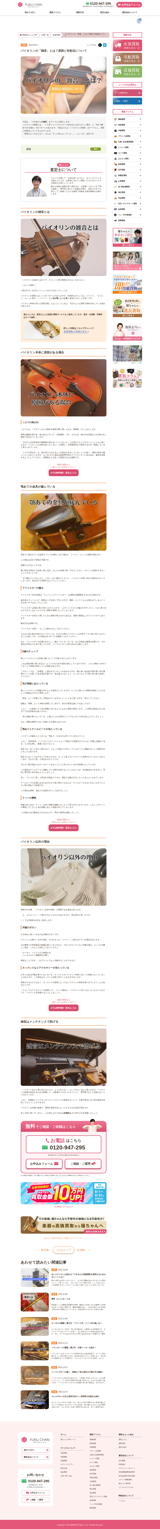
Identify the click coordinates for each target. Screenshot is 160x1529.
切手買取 (93, 1474)
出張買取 (64, 1453)
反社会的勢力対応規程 (127, 1476)
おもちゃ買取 (94, 1466)
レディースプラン (67, 1464)
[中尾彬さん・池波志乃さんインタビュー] (127, 331)
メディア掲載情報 (125, 1480)
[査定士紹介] (127, 237)
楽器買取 (93, 1470)
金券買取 (93, 1500)
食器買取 (93, 1443)
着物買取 (93, 1439)
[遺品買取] (127, 307)
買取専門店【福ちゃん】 (79, 1525)
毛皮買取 (93, 1493)
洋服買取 (93, 1447)
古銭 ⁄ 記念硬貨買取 (97, 1455)
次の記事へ (81, 1250)
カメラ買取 (94, 1462)
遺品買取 (64, 1472)
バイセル (122, 1501)
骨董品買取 (94, 1477)
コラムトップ (64, 1250)
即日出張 (64, 1468)
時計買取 (93, 1489)
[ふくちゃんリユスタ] (127, 354)
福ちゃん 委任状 (125, 1483)
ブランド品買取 (95, 1451)
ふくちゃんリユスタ (126, 1487)
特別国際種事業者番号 (127, 1472)
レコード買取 (94, 1458)
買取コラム (123, 1439)
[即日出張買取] (127, 284)
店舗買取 (64, 1461)
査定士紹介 (123, 1447)
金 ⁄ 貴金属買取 (95, 1485)
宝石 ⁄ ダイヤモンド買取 (98, 1496)
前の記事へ (45, 1250)
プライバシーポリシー (127, 1468)
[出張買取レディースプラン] (127, 260)
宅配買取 (64, 1457)
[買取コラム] (127, 378)
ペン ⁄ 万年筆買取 (96, 1504)
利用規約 (122, 1464)
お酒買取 (93, 1481)
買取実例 (122, 1443)
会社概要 (122, 1461)
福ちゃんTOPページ (68, 1439)
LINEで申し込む (66, 1476)
